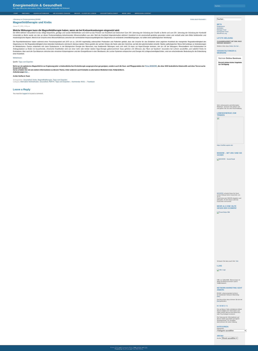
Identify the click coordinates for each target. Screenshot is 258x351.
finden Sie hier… (235, 46)
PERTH (51, 82)
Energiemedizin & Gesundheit (37, 5)
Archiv (219, 338)
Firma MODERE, (151, 66)
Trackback (91, 82)
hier (237, 261)
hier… (27, 72)
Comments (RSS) (127, 347)
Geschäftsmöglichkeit (109, 13)
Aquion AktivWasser (41, 13)
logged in (25, 94)
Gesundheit (27, 80)
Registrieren (221, 26)
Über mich (25, 13)
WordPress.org (222, 33)
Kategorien (220, 328)
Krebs (35, 80)
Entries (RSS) (114, 347)
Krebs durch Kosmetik (197, 19)
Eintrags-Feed (221, 30)
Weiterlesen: (17, 58)
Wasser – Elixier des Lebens (85, 13)
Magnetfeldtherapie (45, 80)
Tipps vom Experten (26, 62)
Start (16, 13)
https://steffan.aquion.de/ (225, 145)
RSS (83, 82)
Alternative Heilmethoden (29, 82)
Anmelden (220, 28)
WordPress (126, 349)
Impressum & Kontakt (143, 13)
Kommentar (76, 82)
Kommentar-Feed (222, 31)
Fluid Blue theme (137, 349)
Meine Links (126, 13)
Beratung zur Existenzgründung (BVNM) (27, 19)
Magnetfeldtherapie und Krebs (32, 22)
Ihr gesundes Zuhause (61, 13)
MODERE (220, 193)
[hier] (218, 296)
